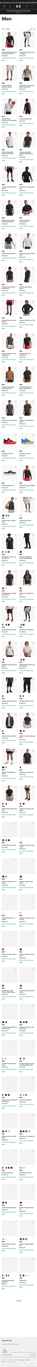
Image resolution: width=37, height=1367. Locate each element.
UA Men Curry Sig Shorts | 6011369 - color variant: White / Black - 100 (21, 625)
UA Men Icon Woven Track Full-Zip (27, 918)
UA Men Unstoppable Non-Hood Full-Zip (9, 1027)
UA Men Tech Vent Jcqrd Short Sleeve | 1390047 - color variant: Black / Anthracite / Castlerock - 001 (21, 1022)
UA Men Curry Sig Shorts (26, 629)
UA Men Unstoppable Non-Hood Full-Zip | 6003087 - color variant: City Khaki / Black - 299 (6, 1022)
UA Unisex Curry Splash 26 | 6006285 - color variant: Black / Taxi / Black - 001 (21, 1131)
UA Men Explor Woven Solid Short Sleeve (8, 387)
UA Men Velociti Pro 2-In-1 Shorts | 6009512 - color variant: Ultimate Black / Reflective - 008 (3, 876)
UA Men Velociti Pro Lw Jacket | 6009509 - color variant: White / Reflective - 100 (3, 913)
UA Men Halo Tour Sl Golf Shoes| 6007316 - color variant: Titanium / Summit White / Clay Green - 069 (6, 1131)
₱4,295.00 (22, 1282)
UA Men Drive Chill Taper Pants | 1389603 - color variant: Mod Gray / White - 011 (3, 1059)
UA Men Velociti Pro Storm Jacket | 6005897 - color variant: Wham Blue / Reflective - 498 (21, 986)
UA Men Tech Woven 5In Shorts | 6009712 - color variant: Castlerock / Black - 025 (24, 804)
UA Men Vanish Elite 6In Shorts (8, 773)
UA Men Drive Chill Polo (8, 253)
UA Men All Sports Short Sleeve (9, 1354)
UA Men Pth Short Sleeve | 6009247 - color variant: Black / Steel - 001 (3, 949)
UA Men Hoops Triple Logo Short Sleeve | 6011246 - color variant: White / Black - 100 (21, 660)
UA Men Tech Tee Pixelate (9, 420)
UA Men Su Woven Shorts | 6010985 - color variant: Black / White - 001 (3, 696)
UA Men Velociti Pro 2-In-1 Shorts (9, 882)
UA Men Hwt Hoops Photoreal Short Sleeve (8, 991)
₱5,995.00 (5, 812)
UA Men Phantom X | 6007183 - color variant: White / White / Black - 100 (6, 1168)
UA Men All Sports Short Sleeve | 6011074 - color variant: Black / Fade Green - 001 (3, 1348)
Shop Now (18, 12)
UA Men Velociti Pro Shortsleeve (25, 354)
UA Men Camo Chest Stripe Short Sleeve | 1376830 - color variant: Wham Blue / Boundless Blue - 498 (9, 1095)
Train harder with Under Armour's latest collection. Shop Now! (18, 2)
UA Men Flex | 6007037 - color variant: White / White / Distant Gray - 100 (26, 1275)
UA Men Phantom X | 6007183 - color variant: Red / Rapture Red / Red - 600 (9, 1168)
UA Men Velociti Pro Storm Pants (27, 955)
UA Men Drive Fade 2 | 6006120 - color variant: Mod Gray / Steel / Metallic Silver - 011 (21, 1168)
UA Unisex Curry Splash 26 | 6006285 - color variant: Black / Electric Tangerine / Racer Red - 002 (24, 1131)
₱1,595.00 (5, 422)
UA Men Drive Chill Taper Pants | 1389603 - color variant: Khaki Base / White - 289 (6, 1059)
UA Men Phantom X (7, 1172)
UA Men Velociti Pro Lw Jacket (8, 918)
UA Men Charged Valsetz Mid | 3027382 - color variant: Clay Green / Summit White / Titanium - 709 (26, 1239)
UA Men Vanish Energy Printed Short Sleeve (8, 221)
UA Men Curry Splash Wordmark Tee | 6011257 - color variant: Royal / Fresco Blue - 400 (9, 1312)
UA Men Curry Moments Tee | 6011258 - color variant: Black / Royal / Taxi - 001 (21, 588)
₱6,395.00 (22, 522)
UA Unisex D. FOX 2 (7, 453)
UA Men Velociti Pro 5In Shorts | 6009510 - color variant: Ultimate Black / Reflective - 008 (21, 876)
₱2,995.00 (5, 390)
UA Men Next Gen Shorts (9, 629)
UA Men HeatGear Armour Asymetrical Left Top (9, 52)
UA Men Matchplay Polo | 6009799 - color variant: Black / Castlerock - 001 (3, 840)
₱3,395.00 (5, 155)
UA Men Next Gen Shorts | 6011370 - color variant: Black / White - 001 (3, 625)
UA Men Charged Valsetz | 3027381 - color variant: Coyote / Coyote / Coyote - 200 (6, 1203)
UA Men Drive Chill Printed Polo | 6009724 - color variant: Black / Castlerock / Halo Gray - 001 (3, 804)
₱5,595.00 (22, 190)
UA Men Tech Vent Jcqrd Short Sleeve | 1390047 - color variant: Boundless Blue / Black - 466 (26, 1022)
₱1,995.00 (22, 423)
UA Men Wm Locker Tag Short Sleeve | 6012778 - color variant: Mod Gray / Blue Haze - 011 (6, 552)
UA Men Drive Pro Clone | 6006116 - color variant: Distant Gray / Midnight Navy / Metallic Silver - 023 (3, 1239)
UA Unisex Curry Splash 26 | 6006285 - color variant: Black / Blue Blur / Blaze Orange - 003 (26, 1131)
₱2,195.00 (22, 121)
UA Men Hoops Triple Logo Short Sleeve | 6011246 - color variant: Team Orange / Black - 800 (24, 660)
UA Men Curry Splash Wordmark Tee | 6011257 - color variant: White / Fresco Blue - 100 (6, 1312)
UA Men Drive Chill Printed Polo (9, 809)
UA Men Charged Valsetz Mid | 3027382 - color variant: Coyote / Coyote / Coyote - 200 (24, 1239)
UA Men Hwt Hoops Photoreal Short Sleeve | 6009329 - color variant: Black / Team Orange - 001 (3, 986)
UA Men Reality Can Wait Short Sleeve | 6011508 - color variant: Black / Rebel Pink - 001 (3, 588)
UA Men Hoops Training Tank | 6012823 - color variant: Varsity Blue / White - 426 (9, 515)
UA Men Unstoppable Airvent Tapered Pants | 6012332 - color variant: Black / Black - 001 (21, 552)
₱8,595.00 (22, 1174)
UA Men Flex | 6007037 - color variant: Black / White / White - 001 (21, 1275)
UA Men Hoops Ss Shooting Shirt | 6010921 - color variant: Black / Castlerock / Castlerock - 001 (21, 731)
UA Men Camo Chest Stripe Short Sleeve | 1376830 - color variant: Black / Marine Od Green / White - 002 (3, 1095)
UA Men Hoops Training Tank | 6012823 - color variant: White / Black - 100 (6, 515)
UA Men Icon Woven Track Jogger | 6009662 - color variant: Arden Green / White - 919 (21, 840)
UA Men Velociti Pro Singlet (27, 485)
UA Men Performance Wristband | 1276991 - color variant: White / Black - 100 (6, 1275)
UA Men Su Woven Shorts (9, 701)
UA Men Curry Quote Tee (26, 1317)
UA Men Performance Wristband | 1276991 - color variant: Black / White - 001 (3, 1275)
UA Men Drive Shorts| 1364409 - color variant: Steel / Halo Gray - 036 (21, 1095)
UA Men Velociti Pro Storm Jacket (27, 991)
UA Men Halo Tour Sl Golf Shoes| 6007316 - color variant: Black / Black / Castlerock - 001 (3, 1131)
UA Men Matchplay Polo (9, 845)
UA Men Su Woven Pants (26, 701)
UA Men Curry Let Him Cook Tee (25, 1354)
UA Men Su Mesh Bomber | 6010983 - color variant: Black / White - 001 (3, 731)
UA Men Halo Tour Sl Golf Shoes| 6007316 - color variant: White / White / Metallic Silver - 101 (9, 1131)
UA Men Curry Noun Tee (26, 772)
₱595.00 (4, 1284)
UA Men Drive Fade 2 (25, 1172)
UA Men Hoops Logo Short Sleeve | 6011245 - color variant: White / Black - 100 (3, 660)
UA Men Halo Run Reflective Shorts (7, 86)
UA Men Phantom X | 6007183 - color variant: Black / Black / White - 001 (3, 1168)
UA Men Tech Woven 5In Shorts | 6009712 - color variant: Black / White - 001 (21, 804)
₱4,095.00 (5, 776)
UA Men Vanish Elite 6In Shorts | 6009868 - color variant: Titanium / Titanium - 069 (6, 767)
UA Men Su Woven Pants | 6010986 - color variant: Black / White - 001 (21, 696)
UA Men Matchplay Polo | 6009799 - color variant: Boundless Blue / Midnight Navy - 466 (9, 840)
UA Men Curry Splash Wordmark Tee (8, 1317)
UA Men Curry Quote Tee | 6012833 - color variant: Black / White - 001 (21, 1312)
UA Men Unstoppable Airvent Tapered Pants (25, 557)
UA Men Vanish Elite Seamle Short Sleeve (8, 152)
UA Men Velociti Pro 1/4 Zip (27, 320)
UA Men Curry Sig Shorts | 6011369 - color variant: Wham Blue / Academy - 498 (24, 625)
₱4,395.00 (5, 89)
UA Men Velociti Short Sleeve (25, 287)
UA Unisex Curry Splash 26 (27, 1136)
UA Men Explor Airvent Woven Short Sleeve (25, 387)
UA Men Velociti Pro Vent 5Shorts (9, 321)
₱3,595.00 (5, 357)
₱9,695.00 (22, 1211)
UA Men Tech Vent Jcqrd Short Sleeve (26, 1027)
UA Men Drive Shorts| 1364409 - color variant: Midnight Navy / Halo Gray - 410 (26, 1095)
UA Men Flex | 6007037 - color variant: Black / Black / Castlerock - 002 (24, 1275)
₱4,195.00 (22, 322)
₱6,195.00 (5, 455)
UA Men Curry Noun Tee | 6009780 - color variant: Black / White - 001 (21, 767)
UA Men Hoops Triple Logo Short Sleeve (27, 665)
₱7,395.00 (22, 560)
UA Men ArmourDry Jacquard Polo (25, 221)
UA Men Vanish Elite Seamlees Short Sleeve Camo (26, 153)
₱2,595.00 (5, 122)
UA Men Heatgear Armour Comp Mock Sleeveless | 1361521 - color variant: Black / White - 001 (21, 1059)
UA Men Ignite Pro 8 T (8, 485)
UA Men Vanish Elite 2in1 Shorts (9, 187)
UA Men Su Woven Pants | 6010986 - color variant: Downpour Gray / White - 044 (24, 696)
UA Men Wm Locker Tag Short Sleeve (9, 557)
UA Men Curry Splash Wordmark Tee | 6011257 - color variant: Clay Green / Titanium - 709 (11, 1312)
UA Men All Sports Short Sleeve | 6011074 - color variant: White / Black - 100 (6, 1348)
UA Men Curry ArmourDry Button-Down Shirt (26, 86)
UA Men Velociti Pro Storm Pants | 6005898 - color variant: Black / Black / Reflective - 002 (21, 949)
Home (3, 29)
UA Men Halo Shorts (25, 520)
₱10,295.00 (5, 1246)
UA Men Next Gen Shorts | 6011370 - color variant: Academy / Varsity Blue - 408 (9, 625)
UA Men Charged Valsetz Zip (26, 1208)
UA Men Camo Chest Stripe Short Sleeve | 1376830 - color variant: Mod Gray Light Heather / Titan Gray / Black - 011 (6, 1095)
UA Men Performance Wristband (8, 1281)
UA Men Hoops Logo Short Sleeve (9, 665)
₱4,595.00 (22, 1102)
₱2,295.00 (5, 487)
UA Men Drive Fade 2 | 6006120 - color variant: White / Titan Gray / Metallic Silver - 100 (24, 1168)
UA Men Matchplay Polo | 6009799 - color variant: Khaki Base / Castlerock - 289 (6, 840)
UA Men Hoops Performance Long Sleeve (9, 119)
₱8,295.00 (5, 1030)
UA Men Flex (23, 1280)
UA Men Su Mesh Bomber (9, 736)
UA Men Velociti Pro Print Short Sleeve (9, 354)
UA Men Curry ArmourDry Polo (26, 187)
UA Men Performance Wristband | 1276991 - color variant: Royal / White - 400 (9, 1275)
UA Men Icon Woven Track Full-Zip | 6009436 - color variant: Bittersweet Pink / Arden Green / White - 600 (21, 913)
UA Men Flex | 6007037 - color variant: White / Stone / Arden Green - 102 (29, 1275)
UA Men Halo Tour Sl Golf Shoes (9, 1137)
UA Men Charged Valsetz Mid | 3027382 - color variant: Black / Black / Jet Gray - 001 (21, 1239)
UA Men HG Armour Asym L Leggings (26, 52)
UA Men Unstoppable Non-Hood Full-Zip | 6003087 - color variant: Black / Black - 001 (3, 1022)
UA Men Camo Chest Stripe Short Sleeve (10, 1100)
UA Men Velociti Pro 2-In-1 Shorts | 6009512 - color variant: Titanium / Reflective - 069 (6, 876)
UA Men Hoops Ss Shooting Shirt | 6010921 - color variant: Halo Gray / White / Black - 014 (24, 731)
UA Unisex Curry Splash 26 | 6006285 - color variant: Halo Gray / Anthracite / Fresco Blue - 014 (29, 1131)
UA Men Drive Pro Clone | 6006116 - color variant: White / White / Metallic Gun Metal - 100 (6, 1239)
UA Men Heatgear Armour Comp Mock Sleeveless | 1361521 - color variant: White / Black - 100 (24, 1059)
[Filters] (35, 29)
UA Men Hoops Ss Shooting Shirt (27, 736)
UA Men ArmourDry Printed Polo (27, 254)
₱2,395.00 (5, 290)
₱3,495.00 (22, 632)
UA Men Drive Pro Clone (9, 1244)
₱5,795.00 (22, 89)
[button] (27, 6)
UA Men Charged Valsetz (9, 1207)
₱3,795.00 (5, 190)
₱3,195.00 (5, 324)
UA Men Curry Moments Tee (26, 594)
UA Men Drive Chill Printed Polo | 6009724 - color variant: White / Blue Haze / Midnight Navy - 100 (6, 804)
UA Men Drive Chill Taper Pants (9, 1064)
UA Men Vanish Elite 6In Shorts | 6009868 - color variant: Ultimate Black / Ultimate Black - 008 (3, 767)
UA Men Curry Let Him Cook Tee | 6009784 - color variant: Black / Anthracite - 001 (21, 1348)
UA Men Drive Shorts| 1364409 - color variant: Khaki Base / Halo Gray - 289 (24, 1095)
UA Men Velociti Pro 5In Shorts (26, 882)
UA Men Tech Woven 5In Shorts (26, 809)
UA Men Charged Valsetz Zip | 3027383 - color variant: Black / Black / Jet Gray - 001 (21, 1203)
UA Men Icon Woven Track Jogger (27, 845)
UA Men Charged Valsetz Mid (26, 1244)
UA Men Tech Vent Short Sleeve (26, 421)
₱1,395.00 (5, 1103)
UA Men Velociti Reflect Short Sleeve (8, 287)
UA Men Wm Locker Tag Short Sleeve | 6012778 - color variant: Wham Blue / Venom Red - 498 (9, 552)
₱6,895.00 (5, 703)
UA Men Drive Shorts (25, 1100)
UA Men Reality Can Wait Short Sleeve (9, 594)
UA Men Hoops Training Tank (8, 521)
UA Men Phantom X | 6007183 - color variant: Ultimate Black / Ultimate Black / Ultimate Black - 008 (11, 1168)
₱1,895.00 (5, 55)
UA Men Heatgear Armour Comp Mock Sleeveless (26, 1064)
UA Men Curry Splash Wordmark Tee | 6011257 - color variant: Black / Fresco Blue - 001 (3, 1312)
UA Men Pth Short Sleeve (9, 954)
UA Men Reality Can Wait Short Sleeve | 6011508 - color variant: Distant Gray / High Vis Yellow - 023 (6, 588)
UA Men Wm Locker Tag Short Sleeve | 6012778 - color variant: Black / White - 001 (3, 552)
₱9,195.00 (5, 921)
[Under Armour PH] (18, 6)
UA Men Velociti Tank (25, 119)
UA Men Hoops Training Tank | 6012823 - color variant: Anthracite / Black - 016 (3, 515)
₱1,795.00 (5, 668)
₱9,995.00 (5, 1140)
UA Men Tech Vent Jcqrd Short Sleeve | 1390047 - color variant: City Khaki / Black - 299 (24, 1022)
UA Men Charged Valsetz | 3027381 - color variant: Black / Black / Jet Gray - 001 (3, 1203)
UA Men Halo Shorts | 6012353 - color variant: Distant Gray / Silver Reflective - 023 (21, 515)
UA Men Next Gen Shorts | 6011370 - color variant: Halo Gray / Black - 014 (6, 625)
